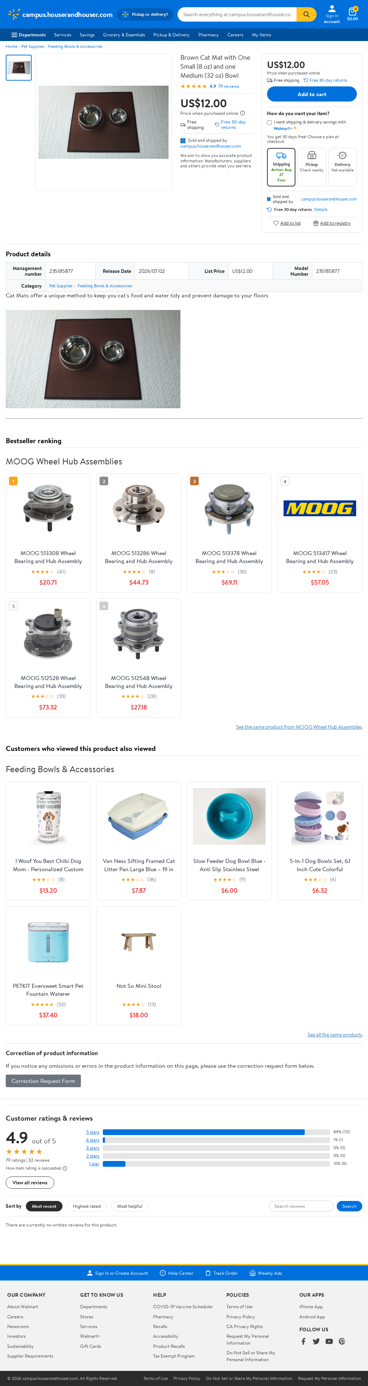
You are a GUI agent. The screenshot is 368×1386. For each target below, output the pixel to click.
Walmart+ (90, 1336)
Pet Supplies (32, 46)
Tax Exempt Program (174, 1356)
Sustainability (20, 1346)
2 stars (92, 1155)
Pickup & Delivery (171, 34)
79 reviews (228, 86)
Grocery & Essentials (124, 34)
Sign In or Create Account (121, 1273)
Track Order (225, 1273)
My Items (261, 34)
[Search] (306, 14)
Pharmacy (208, 34)
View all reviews (30, 1182)
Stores (86, 1316)
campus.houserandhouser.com (210, 146)
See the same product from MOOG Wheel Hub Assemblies (299, 726)
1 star (94, 1163)
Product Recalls (169, 1346)
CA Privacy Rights (244, 1326)
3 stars (92, 1148)
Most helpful (129, 1206)
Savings (87, 34)
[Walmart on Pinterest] (342, 1341)
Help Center (180, 1273)
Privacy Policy (240, 1316)
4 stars (92, 1140)
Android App (312, 1316)
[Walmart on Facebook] (303, 1341)
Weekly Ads (270, 1273)
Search (349, 1206)
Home (11, 46)
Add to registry (335, 223)
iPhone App (311, 1306)
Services (62, 34)
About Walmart (22, 1306)
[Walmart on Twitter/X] (316, 1341)
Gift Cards (90, 1346)
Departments (32, 34)
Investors (16, 1336)
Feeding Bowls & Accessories (75, 46)
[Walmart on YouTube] (329, 1341)
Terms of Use (239, 1306)
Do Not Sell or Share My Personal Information (250, 1355)
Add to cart (312, 94)
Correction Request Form (43, 1081)
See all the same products (335, 1034)
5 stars (92, 1132)
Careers (235, 34)
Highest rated (87, 1206)
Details (320, 209)
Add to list (290, 223)
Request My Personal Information (247, 1339)
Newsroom (18, 1326)
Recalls (160, 1326)
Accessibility (166, 1336)
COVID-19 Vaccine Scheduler (183, 1306)
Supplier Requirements (30, 1356)
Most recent (44, 1206)
